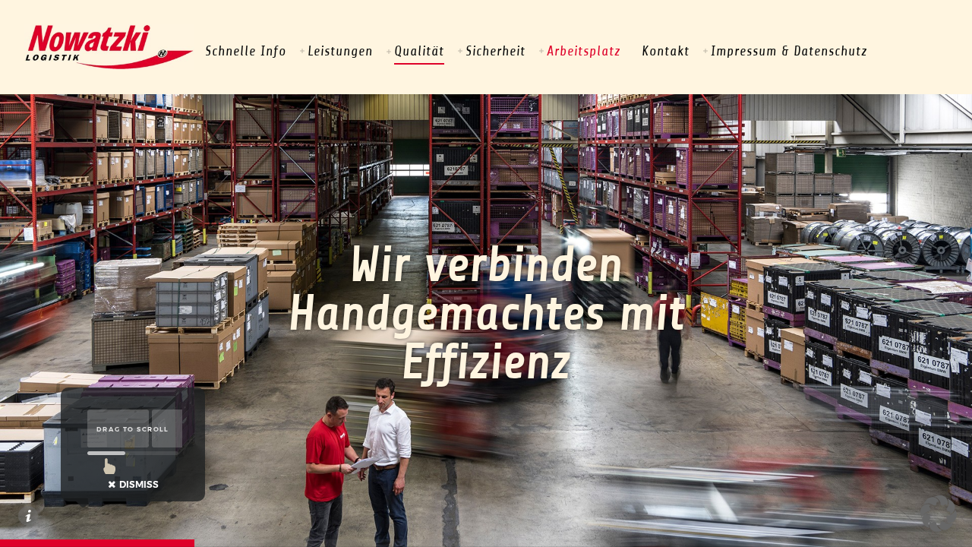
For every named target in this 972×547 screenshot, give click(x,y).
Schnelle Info (245, 50)
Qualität (419, 50)
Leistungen (340, 50)
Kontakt (666, 50)
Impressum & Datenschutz (789, 50)
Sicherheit (495, 50)
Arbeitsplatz (583, 50)
